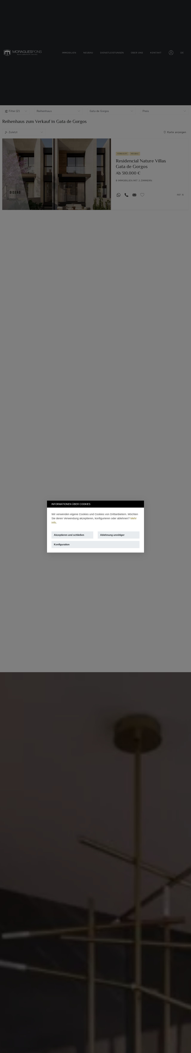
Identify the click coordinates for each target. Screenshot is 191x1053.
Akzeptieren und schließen (69, 535)
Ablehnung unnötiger (112, 535)
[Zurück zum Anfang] (183, 1045)
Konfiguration (62, 544)
